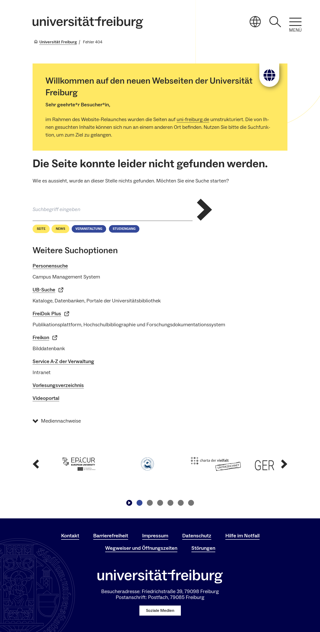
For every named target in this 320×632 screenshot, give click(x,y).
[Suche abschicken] (204, 209)
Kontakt (70, 535)
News (60, 229)
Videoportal (46, 398)
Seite (41, 229)
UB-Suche (44, 289)
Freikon (41, 337)
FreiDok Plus (47, 313)
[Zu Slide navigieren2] (150, 503)
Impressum (155, 535)
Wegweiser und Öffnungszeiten (141, 548)
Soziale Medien (160, 610)
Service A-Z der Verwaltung (63, 361)
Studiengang (124, 229)
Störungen (203, 548)
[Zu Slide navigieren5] (180, 503)
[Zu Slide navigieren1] (139, 503)
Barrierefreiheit (110, 535)
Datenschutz (196, 535)
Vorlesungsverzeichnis (58, 385)
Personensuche (50, 266)
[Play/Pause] (129, 503)
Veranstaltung (88, 229)
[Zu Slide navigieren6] (191, 503)
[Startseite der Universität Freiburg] (88, 22)
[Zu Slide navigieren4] (170, 503)
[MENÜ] (295, 22)
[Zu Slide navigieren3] (160, 503)
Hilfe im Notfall (242, 535)
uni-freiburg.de (193, 119)
